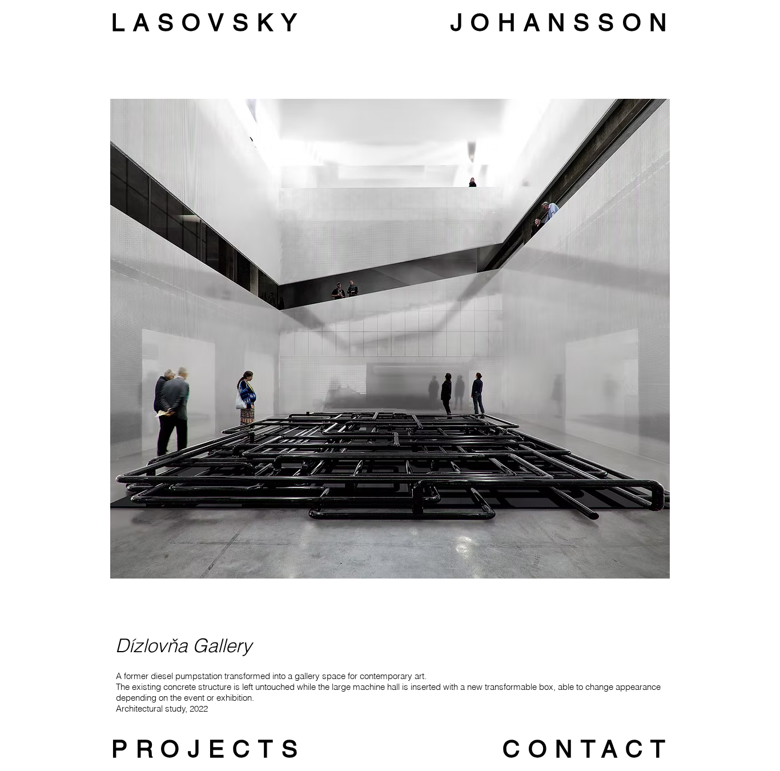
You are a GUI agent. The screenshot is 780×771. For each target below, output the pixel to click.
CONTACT (588, 748)
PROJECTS (208, 748)
